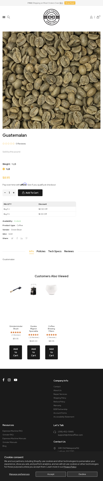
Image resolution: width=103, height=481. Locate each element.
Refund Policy (59, 401)
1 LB (7, 169)
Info (31, 251)
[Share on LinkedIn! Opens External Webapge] (23, 238)
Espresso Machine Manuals (14, 438)
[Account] (91, 17)
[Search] (8, 17)
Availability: (8, 221)
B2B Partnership (60, 409)
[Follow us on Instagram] (9, 380)
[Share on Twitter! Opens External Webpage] (13, 238)
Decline (82, 474)
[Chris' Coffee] (51, 17)
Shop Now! (69, 3)
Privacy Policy (70, 466)
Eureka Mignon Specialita (33, 328)
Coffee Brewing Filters (51, 328)
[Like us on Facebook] (3, 380)
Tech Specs (55, 251)
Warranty (57, 405)
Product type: (9, 225)
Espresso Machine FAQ (13, 431)
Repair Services (60, 394)
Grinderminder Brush (16, 327)
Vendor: (6, 229)
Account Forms (60, 413)
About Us (57, 390)
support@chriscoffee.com (70, 434)
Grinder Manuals (10, 442)
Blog (4, 446)
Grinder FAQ (8, 434)
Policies (41, 251)
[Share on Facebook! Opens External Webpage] (18, 238)
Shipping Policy (60, 398)
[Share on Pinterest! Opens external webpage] (27, 238)
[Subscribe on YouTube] (15, 380)
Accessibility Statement (64, 417)
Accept (50, 474)
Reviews (69, 251)
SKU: (5, 234)
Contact (57, 386)
